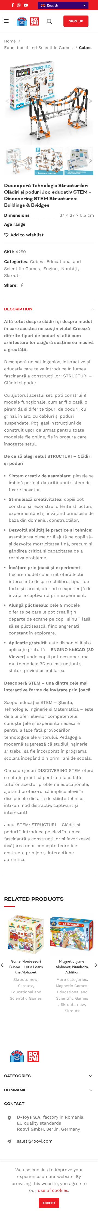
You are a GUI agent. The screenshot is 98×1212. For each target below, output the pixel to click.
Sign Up (76, 21)
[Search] (49, 21)
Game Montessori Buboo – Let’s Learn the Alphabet (26, 967)
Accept (49, 1203)
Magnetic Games (71, 986)
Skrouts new (25, 979)
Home (10, 41)
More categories (71, 979)
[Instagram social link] (19, 5)
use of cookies (53, 1190)
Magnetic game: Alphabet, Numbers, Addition (72, 967)
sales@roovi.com (35, 1141)
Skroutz (12, 275)
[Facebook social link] (13, 5)
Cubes (85, 47)
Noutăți (69, 268)
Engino (50, 268)
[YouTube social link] (26, 5)
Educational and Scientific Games (39, 47)
